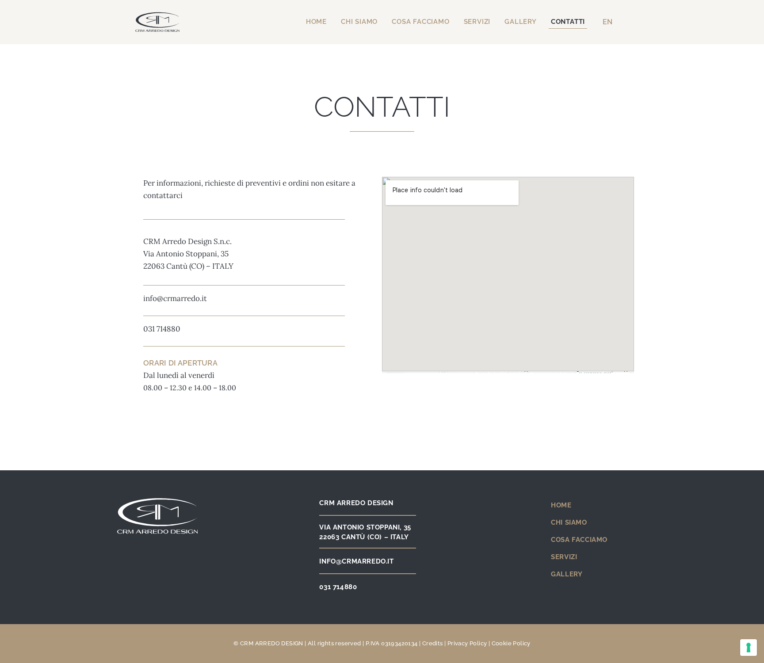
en (607, 22)
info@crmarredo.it (175, 298)
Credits (432, 643)
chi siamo (569, 522)
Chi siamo (359, 22)
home (561, 505)
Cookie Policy (511, 643)
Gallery (520, 22)
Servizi (477, 22)
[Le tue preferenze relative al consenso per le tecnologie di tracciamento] (748, 647)
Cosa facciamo (420, 22)
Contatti (568, 22)
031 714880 (161, 329)
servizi (564, 557)
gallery (566, 574)
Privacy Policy (467, 643)
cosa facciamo (579, 540)
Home (316, 22)
